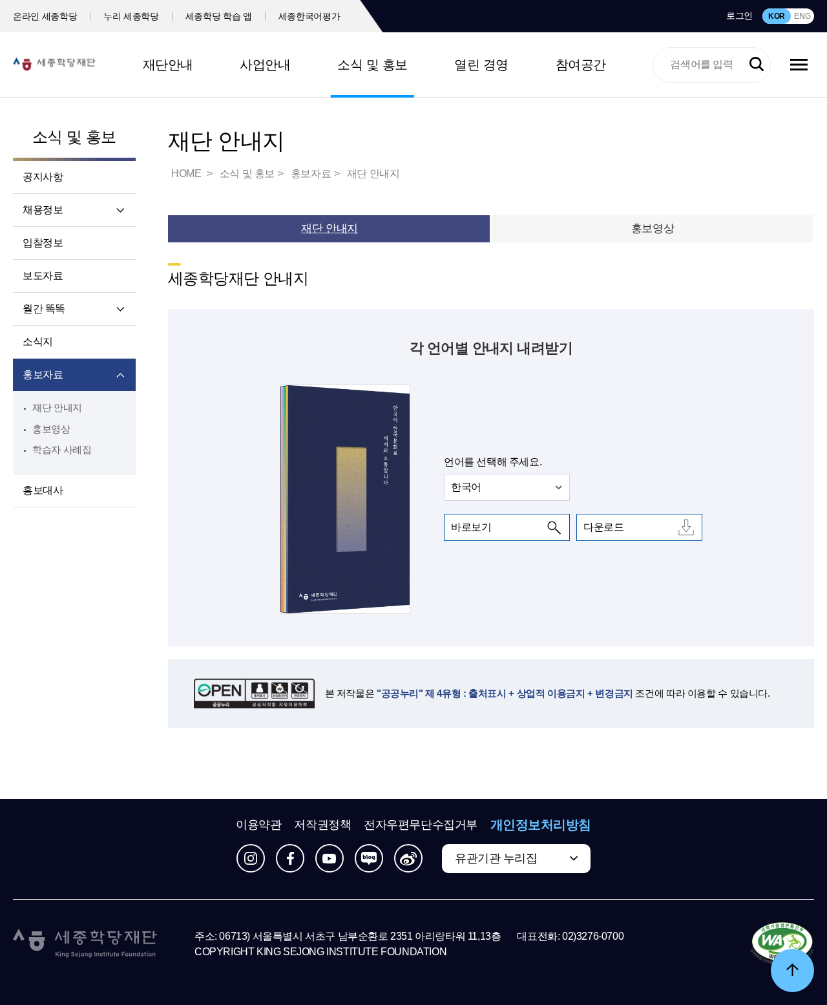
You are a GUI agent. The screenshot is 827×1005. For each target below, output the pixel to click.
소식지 (38, 341)
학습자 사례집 (61, 449)
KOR (776, 16)
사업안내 (265, 65)
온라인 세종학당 (45, 16)
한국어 (466, 486)
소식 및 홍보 (372, 65)
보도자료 (43, 275)
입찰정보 (43, 242)
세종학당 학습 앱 (218, 16)
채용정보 (43, 209)
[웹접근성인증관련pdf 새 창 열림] (782, 944)
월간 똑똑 (44, 308)
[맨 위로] (792, 970)
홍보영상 (51, 428)
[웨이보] (408, 858)
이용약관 (258, 824)
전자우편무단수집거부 (420, 824)
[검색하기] (756, 64)
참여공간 (581, 65)
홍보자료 (43, 374)
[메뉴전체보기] (799, 64)
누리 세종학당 (131, 16)
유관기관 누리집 (496, 858)
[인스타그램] (250, 858)
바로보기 (471, 527)
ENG (802, 16)
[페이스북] (290, 858)
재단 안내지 (57, 407)
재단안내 (168, 65)
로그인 (739, 15)
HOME (187, 173)
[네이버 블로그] (369, 858)
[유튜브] (329, 858)
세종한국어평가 (309, 16)
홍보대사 (43, 490)
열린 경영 (481, 65)
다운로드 (603, 527)
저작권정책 (322, 824)
